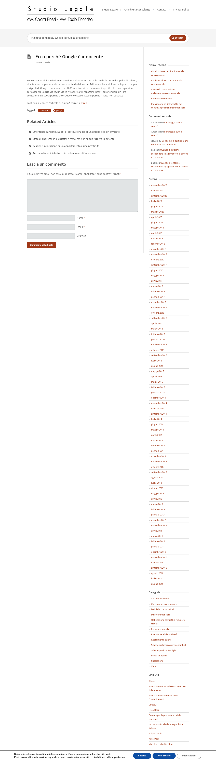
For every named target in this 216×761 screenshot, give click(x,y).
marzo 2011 (157, 535)
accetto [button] (142, 755)
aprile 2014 (156, 434)
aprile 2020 (156, 217)
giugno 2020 (157, 206)
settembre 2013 (159, 472)
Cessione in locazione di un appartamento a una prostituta (66, 146)
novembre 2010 (159, 557)
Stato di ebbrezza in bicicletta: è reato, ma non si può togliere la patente (73, 138)
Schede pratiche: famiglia (163, 650)
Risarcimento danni (161, 639)
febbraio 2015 (158, 387)
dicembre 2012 (158, 520)
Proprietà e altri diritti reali (164, 634)
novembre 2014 (159, 403)
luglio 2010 (156, 578)
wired (84, 103)
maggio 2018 (157, 227)
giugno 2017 (157, 270)
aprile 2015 (156, 376)
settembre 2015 (159, 355)
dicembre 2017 (158, 248)
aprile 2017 (156, 280)
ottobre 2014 (157, 408)
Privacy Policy (181, 9)
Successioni (157, 660)
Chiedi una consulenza (137, 9)
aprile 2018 (156, 233)
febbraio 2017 (158, 291)
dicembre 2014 (158, 397)
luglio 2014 (156, 419)
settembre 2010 (159, 567)
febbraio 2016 (158, 334)
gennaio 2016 (158, 339)
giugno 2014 (157, 424)
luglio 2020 (156, 201)
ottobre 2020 (157, 190)
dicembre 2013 (158, 456)
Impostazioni (189, 755)
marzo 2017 (157, 286)
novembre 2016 (159, 307)
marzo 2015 (157, 381)
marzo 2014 (157, 440)
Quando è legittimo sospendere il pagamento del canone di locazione (169, 153)
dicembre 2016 (158, 302)
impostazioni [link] (119, 757)
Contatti (161, 9)
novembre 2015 (159, 344)
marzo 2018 (157, 238)
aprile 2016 (156, 323)
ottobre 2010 (157, 562)
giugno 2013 (157, 488)
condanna (45, 110)
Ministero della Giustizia (160, 744)
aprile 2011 (156, 530)
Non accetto (164, 755)
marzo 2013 (157, 504)
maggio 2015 (157, 371)
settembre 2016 (159, 317)
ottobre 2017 (157, 259)
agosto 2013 (157, 477)
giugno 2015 (157, 365)
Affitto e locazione (160, 598)
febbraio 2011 (158, 541)
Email (81, 226)
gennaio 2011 (158, 546)
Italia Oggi (154, 738)
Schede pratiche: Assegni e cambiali (168, 644)
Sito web (81, 235)
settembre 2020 (159, 195)
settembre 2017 (159, 264)
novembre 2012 (159, 525)
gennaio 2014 (158, 450)
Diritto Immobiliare (160, 614)
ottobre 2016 (157, 312)
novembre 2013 (159, 461)
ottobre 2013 (157, 466)
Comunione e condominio (164, 603)
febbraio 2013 (158, 509)
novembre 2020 (159, 185)
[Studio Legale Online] (60, 14)
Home (38, 62)
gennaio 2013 (158, 514)
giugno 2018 (157, 222)
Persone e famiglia (160, 629)
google (59, 110)
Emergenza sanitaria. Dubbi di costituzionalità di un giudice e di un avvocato (76, 131)
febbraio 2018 (158, 243)
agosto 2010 (157, 573)
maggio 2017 (157, 275)
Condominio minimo (161, 98)
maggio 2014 (157, 429)
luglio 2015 (156, 360)
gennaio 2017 (158, 296)
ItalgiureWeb (155, 733)
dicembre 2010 (158, 551)
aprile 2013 (156, 498)
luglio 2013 (156, 482)
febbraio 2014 (158, 445)
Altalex (152, 681)
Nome (81, 217)
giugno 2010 (157, 583)
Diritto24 (153, 704)
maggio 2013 (157, 493)
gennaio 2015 (158, 392)
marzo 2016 (157, 328)
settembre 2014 (159, 413)
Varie (47, 62)
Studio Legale (110, 9)
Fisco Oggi (154, 709)
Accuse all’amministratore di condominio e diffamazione (64, 153)
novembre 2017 (159, 254)
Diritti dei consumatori (162, 609)
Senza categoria (159, 655)
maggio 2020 (157, 211)
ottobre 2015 (157, 349)
